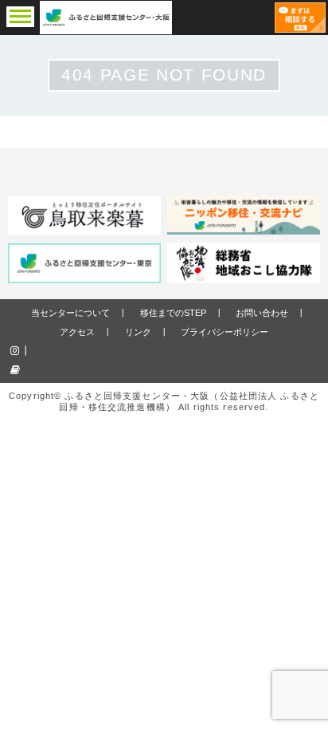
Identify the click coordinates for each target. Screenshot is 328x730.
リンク (138, 332)
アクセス (77, 332)
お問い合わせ (262, 313)
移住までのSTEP (173, 313)
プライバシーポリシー (224, 332)
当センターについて (70, 313)
